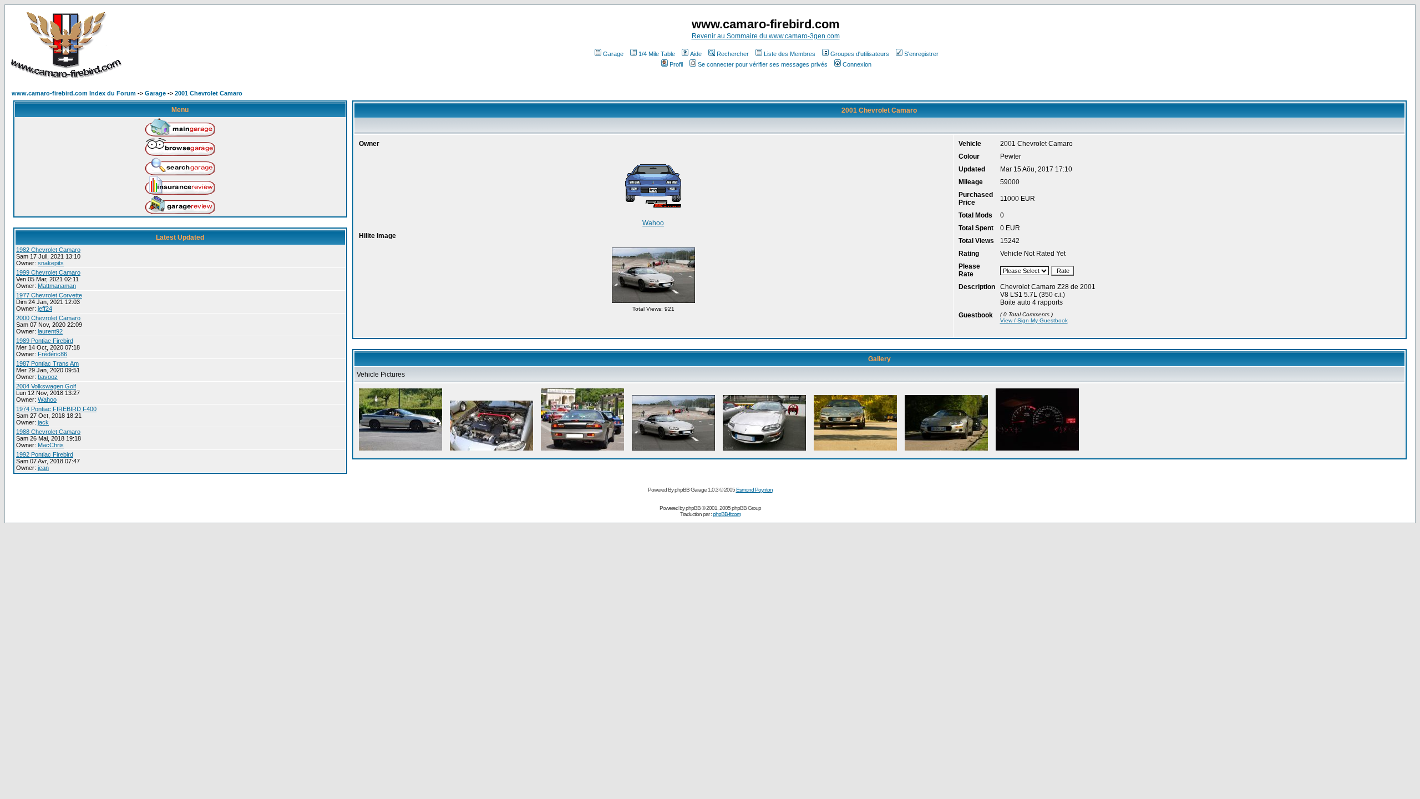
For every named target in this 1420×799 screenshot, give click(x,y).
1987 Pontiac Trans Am (47, 363)
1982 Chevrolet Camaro (48, 249)
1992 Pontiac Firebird (44, 454)
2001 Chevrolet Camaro (208, 93)
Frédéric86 (52, 354)
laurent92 (50, 331)
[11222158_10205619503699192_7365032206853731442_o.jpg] (400, 450)
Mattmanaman (57, 285)
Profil (676, 64)
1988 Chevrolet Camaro (48, 431)
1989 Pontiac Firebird (44, 340)
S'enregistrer (921, 53)
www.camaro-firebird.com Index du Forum (74, 93)
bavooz (48, 376)
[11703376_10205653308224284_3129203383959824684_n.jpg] (491, 450)
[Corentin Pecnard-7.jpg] (855, 450)
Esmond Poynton (754, 490)
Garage (613, 53)
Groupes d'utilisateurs (859, 53)
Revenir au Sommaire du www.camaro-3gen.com (766, 36)
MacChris (51, 445)
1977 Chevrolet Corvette (49, 295)
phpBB (693, 508)
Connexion (857, 64)
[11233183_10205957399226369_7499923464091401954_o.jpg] (764, 450)
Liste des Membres (789, 53)
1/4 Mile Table (656, 53)
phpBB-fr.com (727, 514)
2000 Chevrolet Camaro (48, 318)
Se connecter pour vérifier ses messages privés (763, 64)
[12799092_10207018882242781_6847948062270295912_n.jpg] (1037, 450)
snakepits (51, 263)
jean (43, 467)
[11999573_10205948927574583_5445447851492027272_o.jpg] (653, 302)
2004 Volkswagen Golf (46, 386)
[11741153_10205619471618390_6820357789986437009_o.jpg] (582, 450)
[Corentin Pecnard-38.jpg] (946, 450)
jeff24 (45, 308)
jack (43, 422)
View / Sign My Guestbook (1034, 320)
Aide (696, 53)
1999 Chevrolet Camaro (48, 272)
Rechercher (733, 53)
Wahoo (47, 399)
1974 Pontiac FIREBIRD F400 (56, 409)
